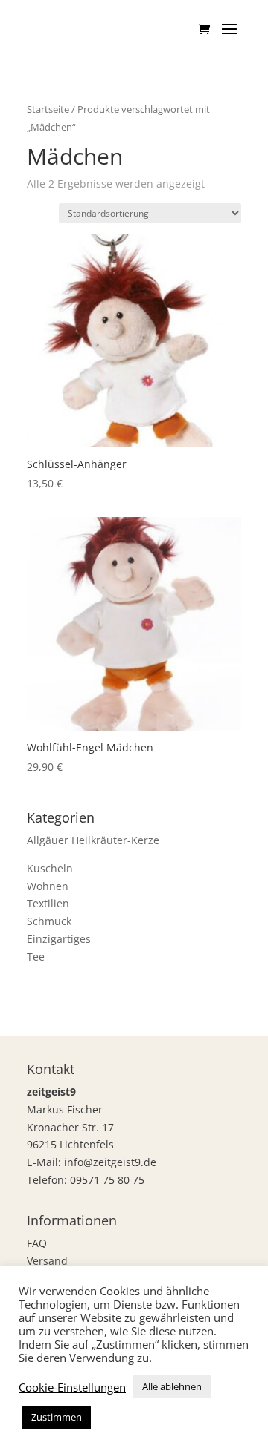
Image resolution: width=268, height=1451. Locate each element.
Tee (36, 957)
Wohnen (47, 886)
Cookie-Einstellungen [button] (72, 1387)
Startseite (48, 109)
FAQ (37, 1243)
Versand (47, 1261)
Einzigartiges (59, 939)
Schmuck (49, 921)
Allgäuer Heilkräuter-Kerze (93, 840)
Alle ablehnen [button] (172, 1386)
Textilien (48, 903)
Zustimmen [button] (56, 1417)
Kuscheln (50, 868)
